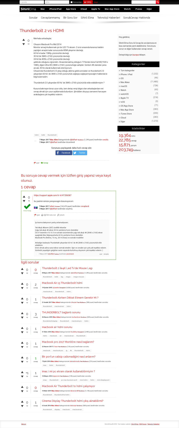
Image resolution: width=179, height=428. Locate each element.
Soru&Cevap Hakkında (136, 17)
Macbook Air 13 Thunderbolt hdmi (62, 282)
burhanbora (76, 317)
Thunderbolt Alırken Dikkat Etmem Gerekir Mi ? (70, 297)
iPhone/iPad (55, 9)
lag (62, 277)
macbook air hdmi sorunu (57, 327)
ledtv (43, 135)
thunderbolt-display (50, 321)
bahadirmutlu (75, 361)
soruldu (105, 140)
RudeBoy (74, 332)
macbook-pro (77, 321)
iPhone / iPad (126, 74)
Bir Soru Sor (70, 17)
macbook (53, 336)
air (61, 336)
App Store (71, 9)
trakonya (73, 406)
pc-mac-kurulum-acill (69, 380)
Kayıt (96, 2)
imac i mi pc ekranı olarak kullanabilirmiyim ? (68, 371)
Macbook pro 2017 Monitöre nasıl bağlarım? (68, 341)
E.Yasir (55, 347)
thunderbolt (52, 135)
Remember (77, 2)
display (57, 409)
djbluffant (73, 140)
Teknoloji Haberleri (108, 17)
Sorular (33, 17)
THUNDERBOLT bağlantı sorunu (61, 312)
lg (66, 350)
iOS (122, 78)
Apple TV (125, 98)
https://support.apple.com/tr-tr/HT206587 (52, 195)
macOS (124, 86)
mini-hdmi (84, 380)
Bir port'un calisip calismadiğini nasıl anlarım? (68, 356)
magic (68, 277)
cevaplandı (85, 206)
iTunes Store (126, 114)
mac (44, 365)
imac (45, 380)
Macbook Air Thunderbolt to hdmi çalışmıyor (68, 386)
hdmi (37, 135)
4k (71, 350)
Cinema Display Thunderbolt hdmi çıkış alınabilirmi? (72, 400)
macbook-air (47, 291)
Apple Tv (95, 9)
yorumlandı (70, 254)
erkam (52, 206)
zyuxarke (56, 288)
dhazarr (74, 302)
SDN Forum (143, 424)
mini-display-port (103, 380)
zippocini (56, 376)
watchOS (125, 94)
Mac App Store (112, 9)
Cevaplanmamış (50, 17)
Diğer (149, 9)
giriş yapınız (86, 175)
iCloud (84, 9)
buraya (136, 55)
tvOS (123, 102)
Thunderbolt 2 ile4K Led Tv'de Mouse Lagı (67, 268)
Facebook (66, 153)
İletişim (23, 424)
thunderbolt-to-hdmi (62, 395)
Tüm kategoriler (128, 70)
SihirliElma (134, 424)
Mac (43, 9)
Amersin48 (74, 391)
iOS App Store (127, 106)
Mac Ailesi (54, 140)
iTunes (138, 9)
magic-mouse (78, 277)
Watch (127, 9)
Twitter (82, 153)
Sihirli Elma (87, 17)
